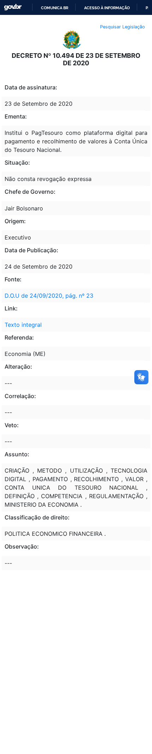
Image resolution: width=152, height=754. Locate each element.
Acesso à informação (107, 7)
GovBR (13, 7)
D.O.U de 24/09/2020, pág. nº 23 (49, 295)
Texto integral (23, 324)
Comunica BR (54, 7)
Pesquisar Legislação (122, 26)
